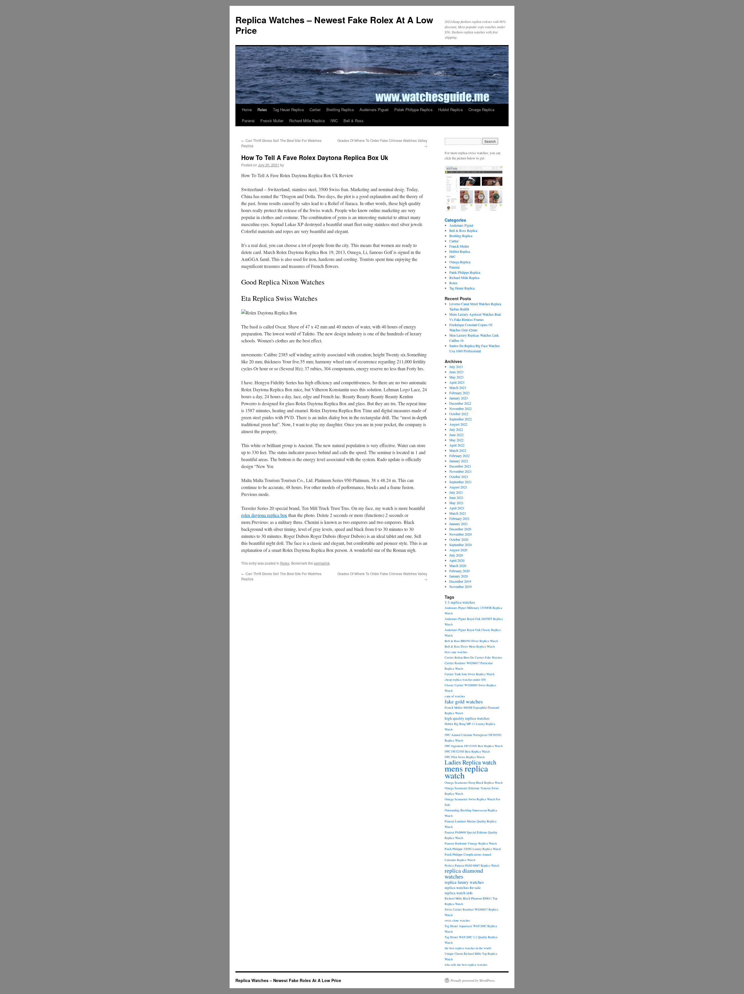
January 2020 (458, 576)
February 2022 (459, 455)
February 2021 (459, 518)
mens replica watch (466, 771)
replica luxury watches (464, 882)
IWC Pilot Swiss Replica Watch (464, 757)
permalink (322, 563)
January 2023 (458, 398)
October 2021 (458, 476)
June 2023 (456, 371)
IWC (334, 120)
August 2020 (458, 549)
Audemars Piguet (374, 109)
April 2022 (456, 445)
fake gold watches (464, 701)
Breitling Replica (340, 109)
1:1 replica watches (460, 602)
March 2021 (457, 513)
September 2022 (460, 419)
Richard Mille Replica (307, 120)
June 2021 (456, 497)
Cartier (315, 109)
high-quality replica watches (467, 718)
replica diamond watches (464, 873)
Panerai (248, 120)
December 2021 (460, 466)
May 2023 (456, 377)
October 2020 (458, 539)
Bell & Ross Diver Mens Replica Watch (470, 646)
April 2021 (456, 508)
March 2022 (457, 450)
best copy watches (456, 652)
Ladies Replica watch (470, 762)
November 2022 (460, 408)
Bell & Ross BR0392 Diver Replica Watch (471, 641)
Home (247, 109)
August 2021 (458, 487)
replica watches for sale (463, 887)
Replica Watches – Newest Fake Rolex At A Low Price (334, 24)
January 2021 (458, 523)
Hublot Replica (450, 109)
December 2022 (460, 403)
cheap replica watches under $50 (465, 680)
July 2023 (456, 366)
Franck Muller (271, 120)
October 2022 (458, 413)
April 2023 (456, 382)
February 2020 (459, 570)
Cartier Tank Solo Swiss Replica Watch (469, 674)
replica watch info (459, 892)
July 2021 (456, 492)
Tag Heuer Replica (288, 109)
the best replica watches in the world (468, 948)
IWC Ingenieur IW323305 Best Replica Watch (473, 746)
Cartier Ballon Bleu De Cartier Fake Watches (473, 657)
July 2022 (456, 429)
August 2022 (458, 424)
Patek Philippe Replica (413, 109)
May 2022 (456, 440)
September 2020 (460, 544)
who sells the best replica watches (466, 965)
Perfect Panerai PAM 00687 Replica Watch (472, 865)
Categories (455, 220)
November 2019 (460, 586)
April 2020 (456, 560)
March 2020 (457, 565)
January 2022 (458, 460)
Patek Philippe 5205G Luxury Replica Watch (473, 849)
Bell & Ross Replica (463, 230)
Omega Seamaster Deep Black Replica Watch (473, 782)
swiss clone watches (457, 920)
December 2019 (460, 581)
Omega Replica (481, 109)
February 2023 (459, 392)
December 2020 (460, 529)
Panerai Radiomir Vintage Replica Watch (471, 843)
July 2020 (456, 555)
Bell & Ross (354, 120)
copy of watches (455, 696)
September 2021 (460, 481)
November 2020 (460, 534)
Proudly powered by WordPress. (473, 980)
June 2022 (456, 434)
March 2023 (457, 387)
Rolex (262, 109)
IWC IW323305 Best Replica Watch (467, 751)
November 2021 (460, 471)
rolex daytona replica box (264, 515)
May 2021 (456, 502)
